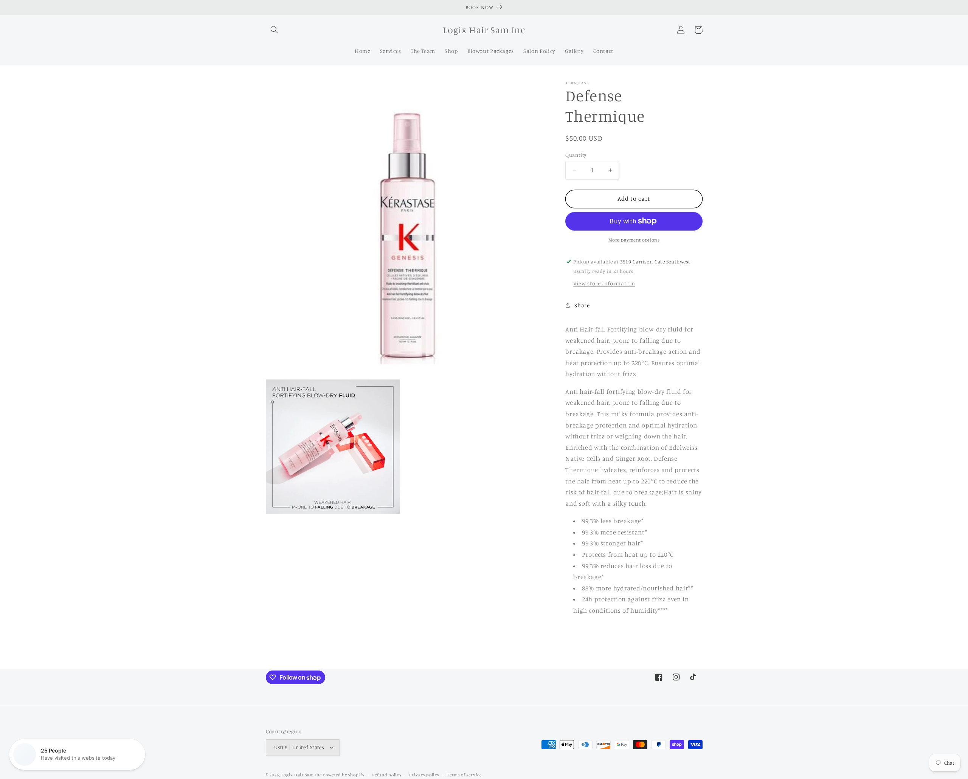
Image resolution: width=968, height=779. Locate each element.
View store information (604, 283)
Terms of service (464, 774)
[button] (274, 30)
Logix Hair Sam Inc (301, 774)
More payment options (634, 240)
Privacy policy (424, 774)
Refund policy (387, 774)
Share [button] (581, 305)
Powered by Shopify (343, 774)
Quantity (575, 155)
